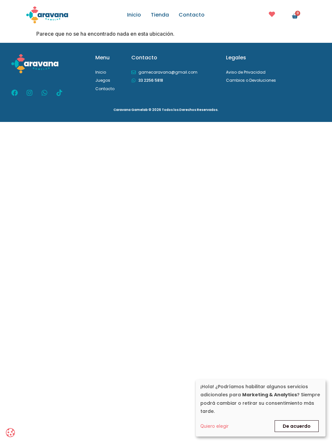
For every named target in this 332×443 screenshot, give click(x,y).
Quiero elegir (214, 426)
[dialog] (261, 408)
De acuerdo (297, 426)
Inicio (134, 14)
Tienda (160, 14)
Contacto (192, 14)
